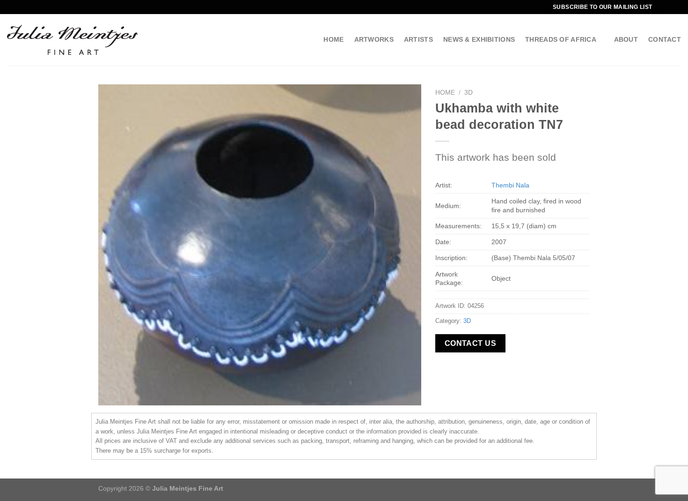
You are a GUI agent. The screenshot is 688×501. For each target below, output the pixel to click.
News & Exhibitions (479, 39)
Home (333, 39)
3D (468, 92)
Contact (664, 39)
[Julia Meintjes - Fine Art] (72, 39)
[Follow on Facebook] (667, 7)
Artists (418, 39)
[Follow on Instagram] (676, 7)
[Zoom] (111, 394)
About (626, 39)
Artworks (374, 39)
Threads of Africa (560, 39)
